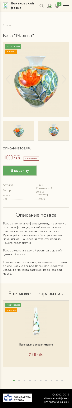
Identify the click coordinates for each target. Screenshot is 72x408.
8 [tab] (51, 380)
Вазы (9, 25)
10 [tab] (62, 380)
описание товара (17, 148)
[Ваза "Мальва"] (36, 79)
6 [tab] (40, 380)
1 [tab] (14, 380)
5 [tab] (35, 380)
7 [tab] (46, 380)
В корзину (20, 171)
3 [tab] (24, 380)
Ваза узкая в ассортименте (36, 345)
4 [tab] (30, 380)
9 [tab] (57, 380)
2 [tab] (19, 380)
